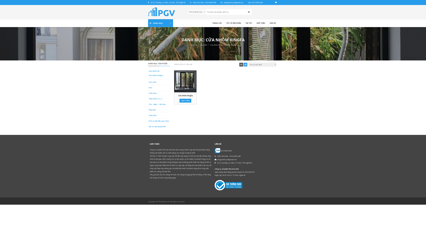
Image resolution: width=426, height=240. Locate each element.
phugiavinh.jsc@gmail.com (227, 159)
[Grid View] (241, 65)
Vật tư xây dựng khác (157, 126)
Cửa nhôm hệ (154, 71)
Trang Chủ (217, 23)
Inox (150, 87)
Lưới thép (153, 93)
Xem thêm (185, 100)
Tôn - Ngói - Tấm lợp (157, 104)
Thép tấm (153, 115)
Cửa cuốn (152, 82)
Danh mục (158, 23)
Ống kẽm (152, 110)
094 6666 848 (226, 151)
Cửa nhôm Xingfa (156, 75)
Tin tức (248, 23)
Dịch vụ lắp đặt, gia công (159, 121)
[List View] (245, 65)
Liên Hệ (273, 23)
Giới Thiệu (260, 23)
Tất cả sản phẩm (233, 23)
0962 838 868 (222, 156)
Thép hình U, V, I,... (156, 99)
